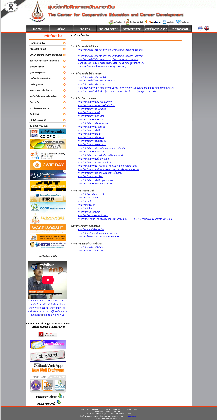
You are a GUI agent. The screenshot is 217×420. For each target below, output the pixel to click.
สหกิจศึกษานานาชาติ (156, 28)
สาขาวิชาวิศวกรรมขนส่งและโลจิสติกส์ (96, 105)
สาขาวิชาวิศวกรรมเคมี (89, 112)
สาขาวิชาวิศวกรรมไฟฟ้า (89, 130)
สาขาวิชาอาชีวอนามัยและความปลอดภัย (97, 233)
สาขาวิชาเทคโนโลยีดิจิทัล (90, 247)
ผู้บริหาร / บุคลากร (36, 72)
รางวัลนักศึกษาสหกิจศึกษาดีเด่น (42, 96)
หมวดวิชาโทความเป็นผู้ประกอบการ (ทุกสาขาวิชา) (102, 66)
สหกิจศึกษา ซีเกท (56, 304)
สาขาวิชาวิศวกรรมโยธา (89, 134)
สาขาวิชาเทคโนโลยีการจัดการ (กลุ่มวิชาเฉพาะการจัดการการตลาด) (110, 50)
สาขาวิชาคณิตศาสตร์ (88, 197)
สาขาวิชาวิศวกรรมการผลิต (91, 151)
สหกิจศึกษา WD (38, 304)
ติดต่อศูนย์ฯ (33, 114)
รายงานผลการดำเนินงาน (39, 90)
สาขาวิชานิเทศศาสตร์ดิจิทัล (91, 250)
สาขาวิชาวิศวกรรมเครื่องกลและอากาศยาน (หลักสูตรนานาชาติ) (108, 169)
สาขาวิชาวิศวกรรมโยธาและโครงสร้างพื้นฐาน (100, 173)
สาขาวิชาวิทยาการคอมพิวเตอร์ (93, 215)
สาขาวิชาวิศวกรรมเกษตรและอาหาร (95, 102)
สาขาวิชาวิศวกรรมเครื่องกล (91, 116)
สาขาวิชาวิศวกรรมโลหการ (91, 137)
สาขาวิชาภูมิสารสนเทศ (89, 212)
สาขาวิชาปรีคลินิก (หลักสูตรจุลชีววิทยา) (153, 219)
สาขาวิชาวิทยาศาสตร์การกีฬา (92, 194)
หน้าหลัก (37, 28)
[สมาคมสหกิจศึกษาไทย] (47, 389)
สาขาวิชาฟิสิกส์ (85, 208)
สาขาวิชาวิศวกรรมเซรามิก (90, 119)
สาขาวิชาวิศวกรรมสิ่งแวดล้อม (92, 141)
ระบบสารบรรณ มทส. (37, 126)
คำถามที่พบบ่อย (180, 28)
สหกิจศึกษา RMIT (58, 308)
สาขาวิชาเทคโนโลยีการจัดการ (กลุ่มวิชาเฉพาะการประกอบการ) (108, 59)
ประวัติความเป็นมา (37, 43)
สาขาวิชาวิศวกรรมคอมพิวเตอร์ (93, 109)
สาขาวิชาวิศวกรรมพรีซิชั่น (90, 176)
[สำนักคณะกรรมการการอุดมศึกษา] (35, 389)
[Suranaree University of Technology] (48, 190)
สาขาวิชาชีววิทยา (86, 205)
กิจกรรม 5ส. (33, 102)
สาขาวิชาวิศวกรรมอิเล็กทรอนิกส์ (93, 159)
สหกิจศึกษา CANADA (57, 300)
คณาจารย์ (85, 28)
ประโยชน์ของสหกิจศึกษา (39, 78)
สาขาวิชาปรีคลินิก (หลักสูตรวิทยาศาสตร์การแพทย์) (102, 219)
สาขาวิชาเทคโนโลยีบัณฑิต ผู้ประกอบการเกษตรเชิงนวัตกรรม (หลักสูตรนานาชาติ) (117, 91)
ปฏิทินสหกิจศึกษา (132, 28)
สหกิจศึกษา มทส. (36, 300)
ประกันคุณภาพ (35, 84)
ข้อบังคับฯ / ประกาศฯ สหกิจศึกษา (43, 61)
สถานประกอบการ (108, 28)
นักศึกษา (61, 28)
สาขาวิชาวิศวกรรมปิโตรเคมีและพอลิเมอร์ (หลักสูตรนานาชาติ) (107, 166)
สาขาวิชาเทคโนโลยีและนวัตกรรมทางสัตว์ (98, 80)
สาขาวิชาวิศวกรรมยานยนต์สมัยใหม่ (95, 183)
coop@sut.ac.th (132, 416)
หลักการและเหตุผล (36, 49)
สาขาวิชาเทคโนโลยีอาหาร (91, 84)
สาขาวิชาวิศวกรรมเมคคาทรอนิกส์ (94, 162)
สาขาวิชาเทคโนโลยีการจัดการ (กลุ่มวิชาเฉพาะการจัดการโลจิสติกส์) (110, 56)
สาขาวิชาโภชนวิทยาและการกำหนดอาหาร (98, 236)
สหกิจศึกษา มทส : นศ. (54, 315)
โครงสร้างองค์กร (35, 67)
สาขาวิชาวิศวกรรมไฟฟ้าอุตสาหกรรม (95, 180)
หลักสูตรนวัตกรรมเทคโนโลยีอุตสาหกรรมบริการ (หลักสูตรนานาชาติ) (111, 63)
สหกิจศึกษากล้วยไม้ (38, 308)
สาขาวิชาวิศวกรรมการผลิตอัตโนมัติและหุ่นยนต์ (100, 155)
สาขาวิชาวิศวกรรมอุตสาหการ (92, 144)
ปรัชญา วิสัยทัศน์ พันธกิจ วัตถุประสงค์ (44, 55)
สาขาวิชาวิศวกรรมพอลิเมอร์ (91, 126)
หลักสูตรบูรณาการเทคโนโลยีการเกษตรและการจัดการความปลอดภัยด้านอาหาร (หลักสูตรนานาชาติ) (126, 88)
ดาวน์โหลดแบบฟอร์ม (38, 108)
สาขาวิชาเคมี (84, 201)
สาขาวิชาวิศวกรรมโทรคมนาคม (93, 123)
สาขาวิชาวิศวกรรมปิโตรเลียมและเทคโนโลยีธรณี (101, 148)
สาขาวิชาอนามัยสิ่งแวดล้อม (91, 229)
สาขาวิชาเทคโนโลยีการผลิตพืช (93, 77)
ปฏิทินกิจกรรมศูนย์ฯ (37, 120)
